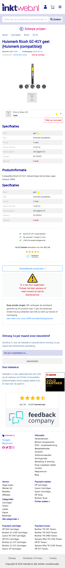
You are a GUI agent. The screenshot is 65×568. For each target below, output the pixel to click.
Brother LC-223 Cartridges (14, 545)
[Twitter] (7, 447)
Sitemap (12, 558)
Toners (5, 505)
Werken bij (7, 488)
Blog (37, 474)
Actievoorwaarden (43, 455)
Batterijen (6, 515)
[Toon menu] (60, 7)
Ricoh (15, 51)
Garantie (39, 451)
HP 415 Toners (41, 548)
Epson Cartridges (43, 491)
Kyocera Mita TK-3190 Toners (48, 545)
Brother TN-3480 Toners (46, 535)
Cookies (53, 558)
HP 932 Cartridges (10, 539)
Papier (5, 512)
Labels (5, 509)
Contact (38, 468)
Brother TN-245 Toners (45, 529)
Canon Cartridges (43, 488)
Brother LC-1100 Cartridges (15, 532)
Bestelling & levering (44, 461)
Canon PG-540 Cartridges (14, 535)
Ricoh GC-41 (38, 51)
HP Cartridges (41, 485)
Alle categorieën (10, 519)
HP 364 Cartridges (10, 529)
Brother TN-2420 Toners (46, 532)
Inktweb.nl (10, 435)
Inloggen (6, 439)
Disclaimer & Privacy (32, 558)
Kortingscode (41, 458)
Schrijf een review (20, 55)
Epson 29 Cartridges (11, 548)
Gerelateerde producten (31, 268)
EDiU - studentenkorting (46, 445)
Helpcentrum (41, 471)
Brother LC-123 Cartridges (14, 542)
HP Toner (39, 494)
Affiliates (6, 494)
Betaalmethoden (42, 448)
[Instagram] (13, 447)
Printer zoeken (42, 501)
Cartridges (7, 502)
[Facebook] (3, 447)
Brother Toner (41, 498)
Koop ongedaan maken (45, 465)
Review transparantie (44, 442)
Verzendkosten (41, 438)
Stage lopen (7, 485)
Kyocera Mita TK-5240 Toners (48, 539)
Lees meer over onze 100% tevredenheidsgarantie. (30, 318)
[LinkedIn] (10, 447)
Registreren (7, 443)
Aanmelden (32, 361)
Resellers (6, 491)
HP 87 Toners (41, 542)
